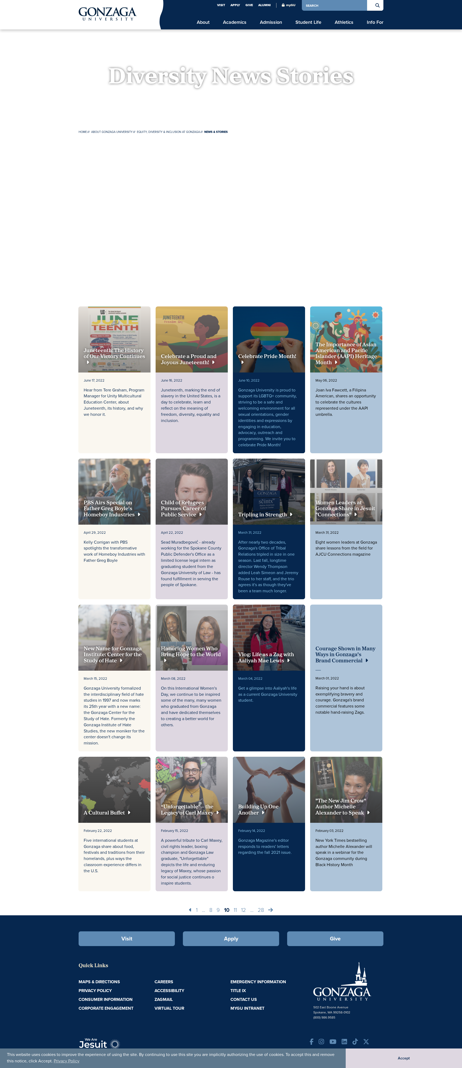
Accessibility (169, 991)
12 (243, 909)
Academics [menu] (235, 22)
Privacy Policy (66, 1061)
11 (235, 909)
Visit (221, 5)
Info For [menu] (375, 22)
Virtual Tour (169, 1008)
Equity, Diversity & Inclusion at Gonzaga (168, 132)
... (203, 909)
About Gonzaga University (112, 132)
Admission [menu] (271, 22)
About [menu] (203, 22)
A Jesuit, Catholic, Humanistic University (124, 1046)
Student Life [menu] (308, 22)
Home (83, 132)
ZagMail (164, 999)
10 (226, 910)
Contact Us (243, 999)
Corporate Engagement (106, 1008)
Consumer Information (106, 999)
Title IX (238, 991)
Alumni (264, 5)
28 (261, 909)
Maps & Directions (99, 982)
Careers (164, 982)
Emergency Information (258, 982)
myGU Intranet (247, 1008)
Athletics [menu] (344, 22)
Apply (235, 5)
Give (249, 5)
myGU (290, 5)
